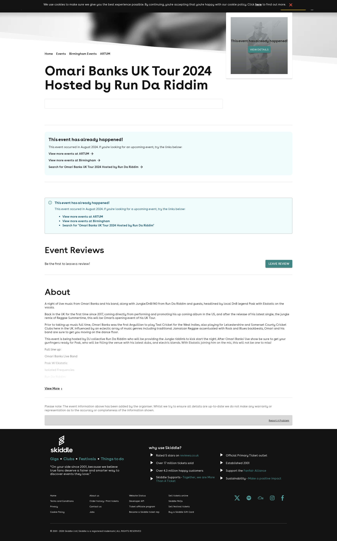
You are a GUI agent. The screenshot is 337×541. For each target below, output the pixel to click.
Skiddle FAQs (175, 501)
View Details (259, 49)
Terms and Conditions (62, 501)
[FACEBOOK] (282, 498)
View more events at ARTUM (69, 153)
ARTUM (105, 54)
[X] (237, 498)
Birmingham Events (83, 54)
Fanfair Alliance (255, 470)
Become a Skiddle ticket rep (144, 512)
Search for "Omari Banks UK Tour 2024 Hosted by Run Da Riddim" (108, 225)
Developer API (136, 501)
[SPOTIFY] (249, 498)
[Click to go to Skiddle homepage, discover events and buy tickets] (61, 444)
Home (49, 54)
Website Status (137, 495)
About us (94, 495)
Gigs (54, 458)
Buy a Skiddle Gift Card (181, 512)
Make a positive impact (264, 478)
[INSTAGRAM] (272, 498)
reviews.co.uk (189, 455)
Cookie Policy (57, 512)
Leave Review (279, 264)
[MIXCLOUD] (260, 498)
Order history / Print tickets (104, 501)
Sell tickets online (178, 495)
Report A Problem (279, 420)
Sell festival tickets (179, 506)
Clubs (68, 458)
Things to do (112, 458)
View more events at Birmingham (72, 160)
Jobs (92, 512)
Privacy (54, 506)
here (258, 4)
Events (61, 54)
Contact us (96, 506)
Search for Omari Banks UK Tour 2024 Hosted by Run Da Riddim (93, 167)
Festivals (87, 458)
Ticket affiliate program (142, 506)
